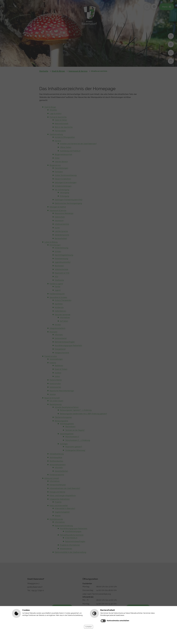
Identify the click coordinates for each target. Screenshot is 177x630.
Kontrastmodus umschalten (118, 621)
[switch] (103, 621)
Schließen (88, 627)
